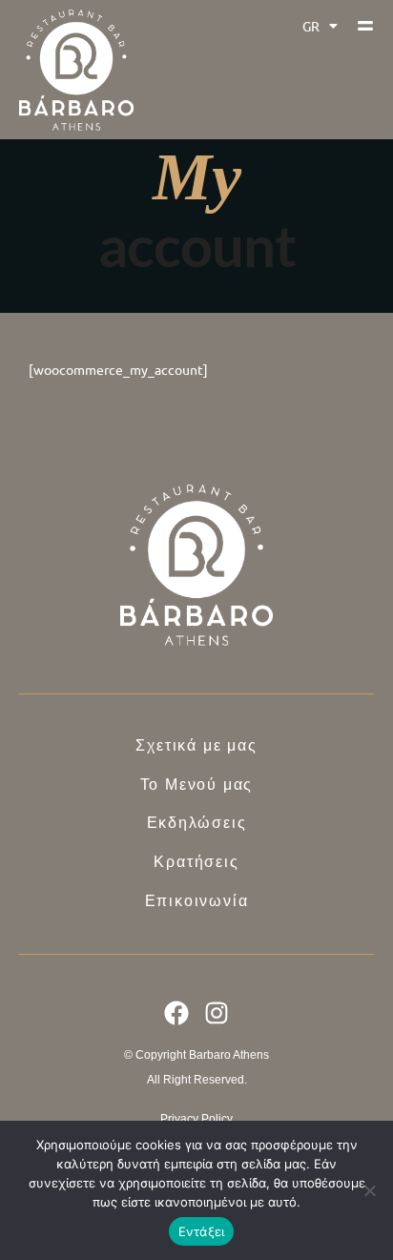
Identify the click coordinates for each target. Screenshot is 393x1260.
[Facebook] (176, 1013)
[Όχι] (369, 1190)
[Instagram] (217, 1013)
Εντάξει (201, 1231)
